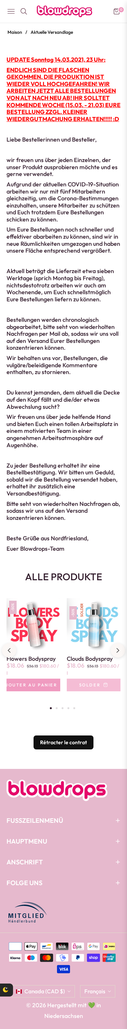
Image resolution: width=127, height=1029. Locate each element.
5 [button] (74, 708)
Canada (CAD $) (44, 991)
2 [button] (57, 708)
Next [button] (118, 650)
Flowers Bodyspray (31, 659)
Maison (14, 32)
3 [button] (63, 708)
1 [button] (51, 708)
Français (94, 991)
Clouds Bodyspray (90, 659)
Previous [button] (9, 650)
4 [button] (68, 708)
